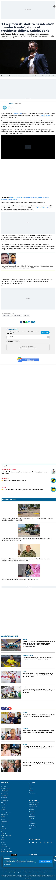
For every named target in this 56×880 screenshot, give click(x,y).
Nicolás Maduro (7, 315)
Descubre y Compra (34, 802)
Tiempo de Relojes (6, 848)
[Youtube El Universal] (41, 843)
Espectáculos (4, 814)
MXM (2, 823)
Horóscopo (31, 825)
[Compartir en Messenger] (29, 322)
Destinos (3, 830)
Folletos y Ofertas (33, 804)
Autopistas (4, 831)
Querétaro (31, 792)
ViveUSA (31, 820)
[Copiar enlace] (32, 322)
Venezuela (26, 315)
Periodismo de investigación (5, 791)
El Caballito (5, 478)
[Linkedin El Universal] (51, 843)
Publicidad (40, 871)
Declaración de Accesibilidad (21, 872)
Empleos (31, 807)
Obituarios (31, 809)
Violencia (34, 871)
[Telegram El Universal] (29, 843)
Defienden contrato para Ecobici (14, 481)
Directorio (4, 871)
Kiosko (4, 487)
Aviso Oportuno (33, 806)
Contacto (44, 872)
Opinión (5, 466)
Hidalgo (31, 790)
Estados (3, 804)
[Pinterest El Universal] (48, 843)
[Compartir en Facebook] (21, 322)
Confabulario (4, 818)
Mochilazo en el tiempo (9, 469)
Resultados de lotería (32, 827)
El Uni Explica (4, 793)
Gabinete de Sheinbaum (4, 796)
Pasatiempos (32, 823)
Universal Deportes (6, 812)
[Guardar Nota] (34, 322)
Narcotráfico (4, 805)
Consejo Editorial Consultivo (15, 871)
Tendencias (4, 819)
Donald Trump (5, 800)
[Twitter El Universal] (36, 843)
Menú (2, 826)
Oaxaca (31, 786)
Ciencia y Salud (5, 821)
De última (3, 828)
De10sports (32, 816)
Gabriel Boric (17, 315)
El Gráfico (31, 814)
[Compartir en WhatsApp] (26, 322)
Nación (3, 785)
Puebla (30, 788)
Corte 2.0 (3, 786)
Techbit (3, 824)
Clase (2, 837)
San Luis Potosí (33, 793)
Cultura (3, 816)
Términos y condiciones (35, 872)
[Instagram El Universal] (44, 843)
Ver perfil (11, 108)
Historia (11, 872)
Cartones (3, 809)
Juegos (30, 821)
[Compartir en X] (24, 322)
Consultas (3, 833)
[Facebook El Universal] (33, 843)
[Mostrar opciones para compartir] (54, 6)
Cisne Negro (4, 849)
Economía (3, 811)
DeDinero (31, 818)
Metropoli (3, 802)
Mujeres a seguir (5, 788)
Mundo (11, 103)
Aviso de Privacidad (49, 871)
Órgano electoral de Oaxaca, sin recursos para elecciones (23, 489)
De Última (3, 842)
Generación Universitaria (32, 812)
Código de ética (27, 871)
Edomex (31, 785)
